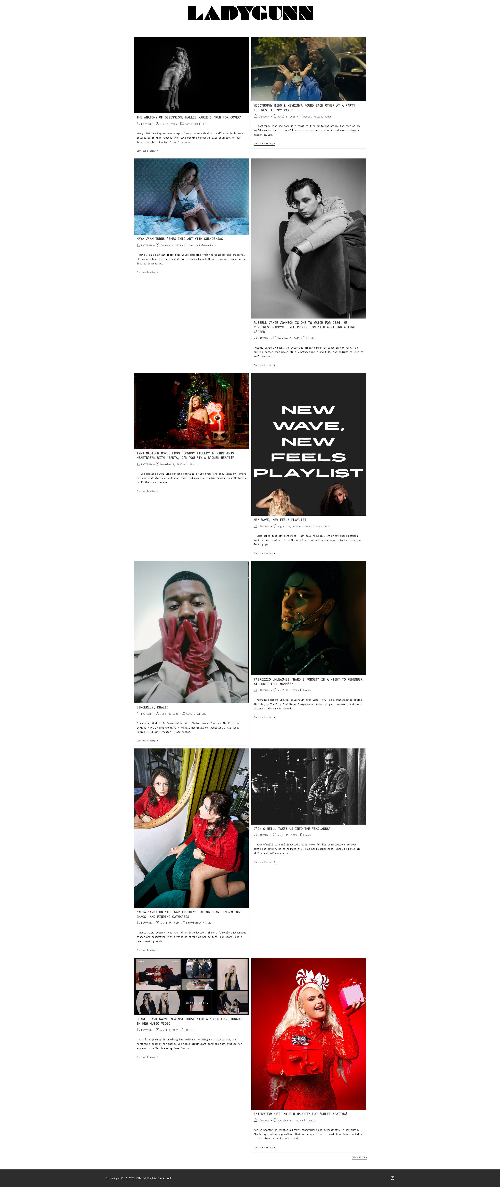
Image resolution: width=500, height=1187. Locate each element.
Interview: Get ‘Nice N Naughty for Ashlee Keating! (301, 1114)
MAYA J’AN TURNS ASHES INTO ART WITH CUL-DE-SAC (180, 238)
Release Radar (322, 116)
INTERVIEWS (194, 923)
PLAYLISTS (322, 526)
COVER (189, 713)
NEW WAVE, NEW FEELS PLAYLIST (280, 519)
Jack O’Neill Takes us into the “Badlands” (292, 828)
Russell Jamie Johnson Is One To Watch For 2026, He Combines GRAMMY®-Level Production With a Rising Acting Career (304, 327)
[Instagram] (393, 1178)
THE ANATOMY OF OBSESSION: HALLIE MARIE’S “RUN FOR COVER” (189, 117)
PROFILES (200, 124)
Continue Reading (147, 150)
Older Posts (359, 1157)
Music (188, 124)
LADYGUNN (146, 124)
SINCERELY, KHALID (153, 707)
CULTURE (201, 713)
